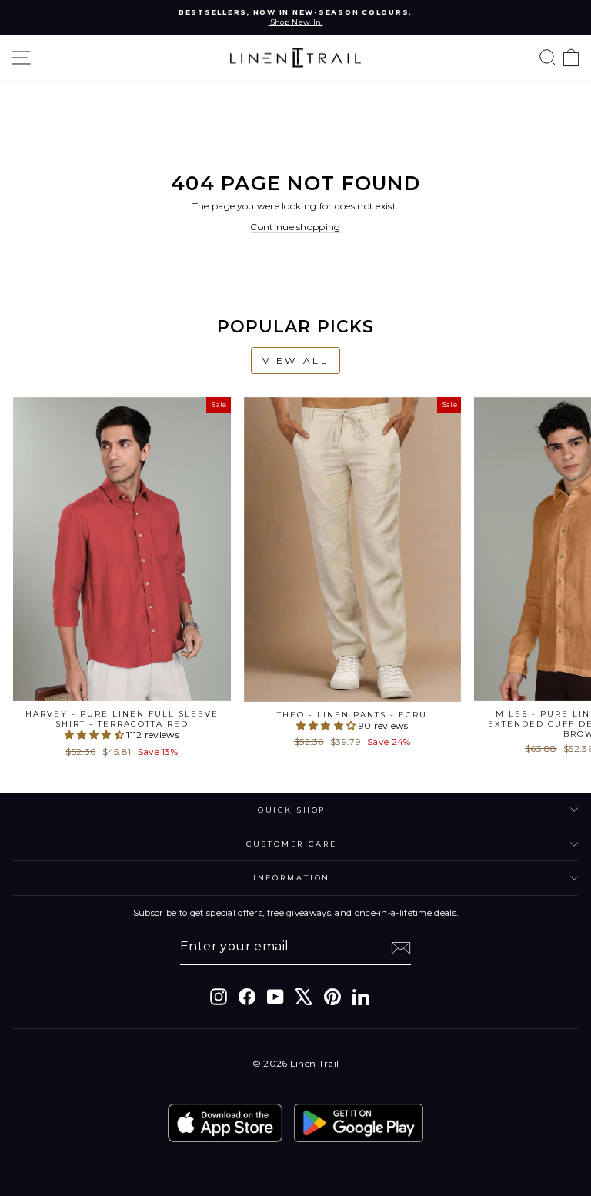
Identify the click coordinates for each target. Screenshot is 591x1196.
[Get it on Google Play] (358, 1123)
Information (292, 878)
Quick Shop (292, 810)
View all (295, 360)
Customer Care (291, 844)
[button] (96, 734)
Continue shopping (295, 226)
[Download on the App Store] (225, 1123)
